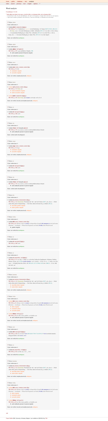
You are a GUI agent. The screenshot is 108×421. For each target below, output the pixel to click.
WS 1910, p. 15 (12, 69)
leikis (29, 14)
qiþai (11, 14)
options (35, 3)
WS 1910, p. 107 (13, 51)
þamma (36, 14)
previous (19, 3)
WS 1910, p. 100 (13, 113)
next (24, 3)
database (19, 1)
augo (22, 14)
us (43, 14)
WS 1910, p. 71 (12, 29)
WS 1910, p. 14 (12, 148)
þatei (16, 14)
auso (13, 14)
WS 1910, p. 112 (13, 202)
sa (13, 200)
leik (14, 221)
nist (42, 14)
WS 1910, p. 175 (13, 130)
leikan (14, 314)
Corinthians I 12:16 (11, 12)
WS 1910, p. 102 (13, 333)
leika (39, 14)
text (26, 1)
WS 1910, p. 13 (12, 259)
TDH (46, 418)
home (7, 1)
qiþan (14, 49)
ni (18, 14)
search (13, 3)
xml (7, 413)
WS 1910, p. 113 (13, 89)
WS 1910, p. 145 (13, 97)
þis (27, 14)
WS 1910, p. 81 (12, 223)
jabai (8, 14)
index (7, 3)
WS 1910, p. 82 (12, 315)
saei (14, 87)
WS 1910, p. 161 (13, 351)
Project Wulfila (9, 418)
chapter (29, 3)
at (33, 14)
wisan (14, 128)
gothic (13, 1)
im (19, 14)
